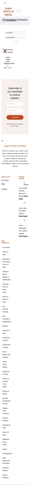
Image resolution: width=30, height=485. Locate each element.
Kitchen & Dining (5, 392)
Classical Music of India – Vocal (5, 288)
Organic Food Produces (5, 410)
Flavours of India (6, 332)
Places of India (5, 433)
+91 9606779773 (11, 21)
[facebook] (11, 171)
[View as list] (16, 41)
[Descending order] (23, 32)
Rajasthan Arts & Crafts (5, 442)
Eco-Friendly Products (5, 309)
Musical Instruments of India (6, 401)
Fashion (5, 326)
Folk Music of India (6, 339)
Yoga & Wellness (5, 476)
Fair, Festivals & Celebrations (6, 318)
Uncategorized (6, 453)
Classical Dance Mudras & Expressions (6, 275)
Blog (3, 184)
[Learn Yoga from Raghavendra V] (7, 50)
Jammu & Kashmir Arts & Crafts (5, 383)
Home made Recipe (4, 364)
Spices (4, 449)
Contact (4, 189)
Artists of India (5, 253)
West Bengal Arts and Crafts (6, 460)
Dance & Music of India (5, 299)
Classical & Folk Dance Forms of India (6, 263)
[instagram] (16, 171)
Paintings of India (6, 426)
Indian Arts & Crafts (6, 373)
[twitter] (13, 171)
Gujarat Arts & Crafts (6, 346)
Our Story (5, 180)
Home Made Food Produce (6, 354)
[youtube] (19, 171)
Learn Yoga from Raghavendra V (9, 61)
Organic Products (5, 419)
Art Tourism (6, 247)
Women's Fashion (5, 469)
